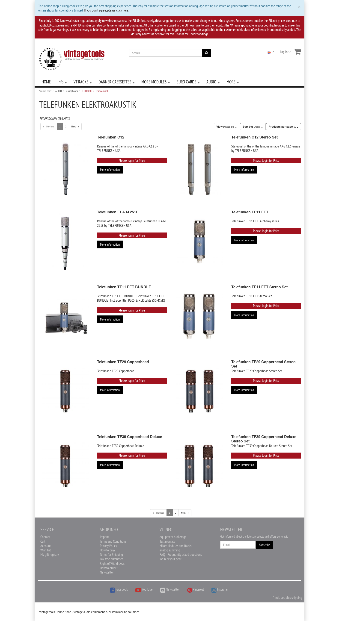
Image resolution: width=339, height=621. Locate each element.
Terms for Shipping (111, 554)
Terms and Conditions (113, 541)
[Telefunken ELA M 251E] (65, 241)
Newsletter (107, 572)
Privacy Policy (108, 545)
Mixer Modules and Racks (175, 545)
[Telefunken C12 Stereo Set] (199, 166)
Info (61, 82)
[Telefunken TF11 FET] (199, 241)
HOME (46, 82)
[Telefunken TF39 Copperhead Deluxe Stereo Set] (199, 466)
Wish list (45, 550)
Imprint (104, 536)
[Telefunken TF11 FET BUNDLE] (65, 316)
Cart (42, 541)
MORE (231, 82)
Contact (45, 536)
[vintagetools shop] (71, 58)
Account (45, 545)
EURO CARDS (187, 82)
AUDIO (211, 82)
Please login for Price (132, 160)
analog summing (170, 550)
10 (283, 126)
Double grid (225, 126)
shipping (296, 597)
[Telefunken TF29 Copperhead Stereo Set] (199, 391)
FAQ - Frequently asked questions (181, 554)
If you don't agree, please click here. (106, 10)
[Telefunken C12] (65, 166)
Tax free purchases (111, 558)
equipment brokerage (173, 536)
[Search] (206, 53)
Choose (252, 126)
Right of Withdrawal (112, 563)
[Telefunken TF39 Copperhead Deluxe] (65, 466)
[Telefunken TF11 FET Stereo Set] (199, 316)
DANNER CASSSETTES (115, 82)
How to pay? (107, 550)
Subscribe (264, 545)
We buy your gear (170, 558)
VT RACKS (81, 82)
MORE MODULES (154, 82)
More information (110, 170)
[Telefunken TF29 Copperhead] (65, 391)
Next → (75, 126)
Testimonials (167, 541)
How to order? (109, 567)
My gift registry (49, 554)
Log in (284, 51)
